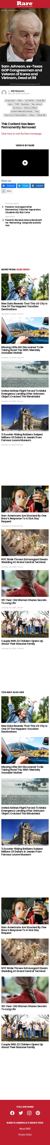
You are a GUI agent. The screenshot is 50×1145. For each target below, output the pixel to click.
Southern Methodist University (21, 111)
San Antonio (17, 108)
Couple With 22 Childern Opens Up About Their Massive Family (22, 642)
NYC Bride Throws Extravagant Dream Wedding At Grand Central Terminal (24, 561)
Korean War (41, 101)
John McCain (29, 101)
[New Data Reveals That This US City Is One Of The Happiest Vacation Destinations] (25, 286)
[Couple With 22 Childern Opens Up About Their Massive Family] (25, 624)
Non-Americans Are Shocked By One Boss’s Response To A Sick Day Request (23, 518)
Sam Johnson (37, 104)
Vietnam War (41, 115)
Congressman (10, 101)
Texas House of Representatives (16, 115)
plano (11, 104)
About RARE (25, 1128)
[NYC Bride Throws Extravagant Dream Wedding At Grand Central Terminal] (25, 542)
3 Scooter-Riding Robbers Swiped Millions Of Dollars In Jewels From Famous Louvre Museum (21, 437)
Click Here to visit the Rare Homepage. (21, 133)
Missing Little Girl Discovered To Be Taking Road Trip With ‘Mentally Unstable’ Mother (22, 350)
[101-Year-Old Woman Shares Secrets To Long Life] (25, 583)
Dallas (20, 101)
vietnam (31, 115)
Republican (25, 104)
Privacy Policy (25, 1134)
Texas (37, 111)
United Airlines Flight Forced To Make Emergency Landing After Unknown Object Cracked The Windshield (23, 393)
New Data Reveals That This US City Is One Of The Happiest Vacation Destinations (24, 306)
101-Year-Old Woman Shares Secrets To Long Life (24, 601)
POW (17, 104)
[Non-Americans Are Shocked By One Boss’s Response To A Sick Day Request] (25, 499)
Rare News (23, 269)
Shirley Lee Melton (30, 108)
